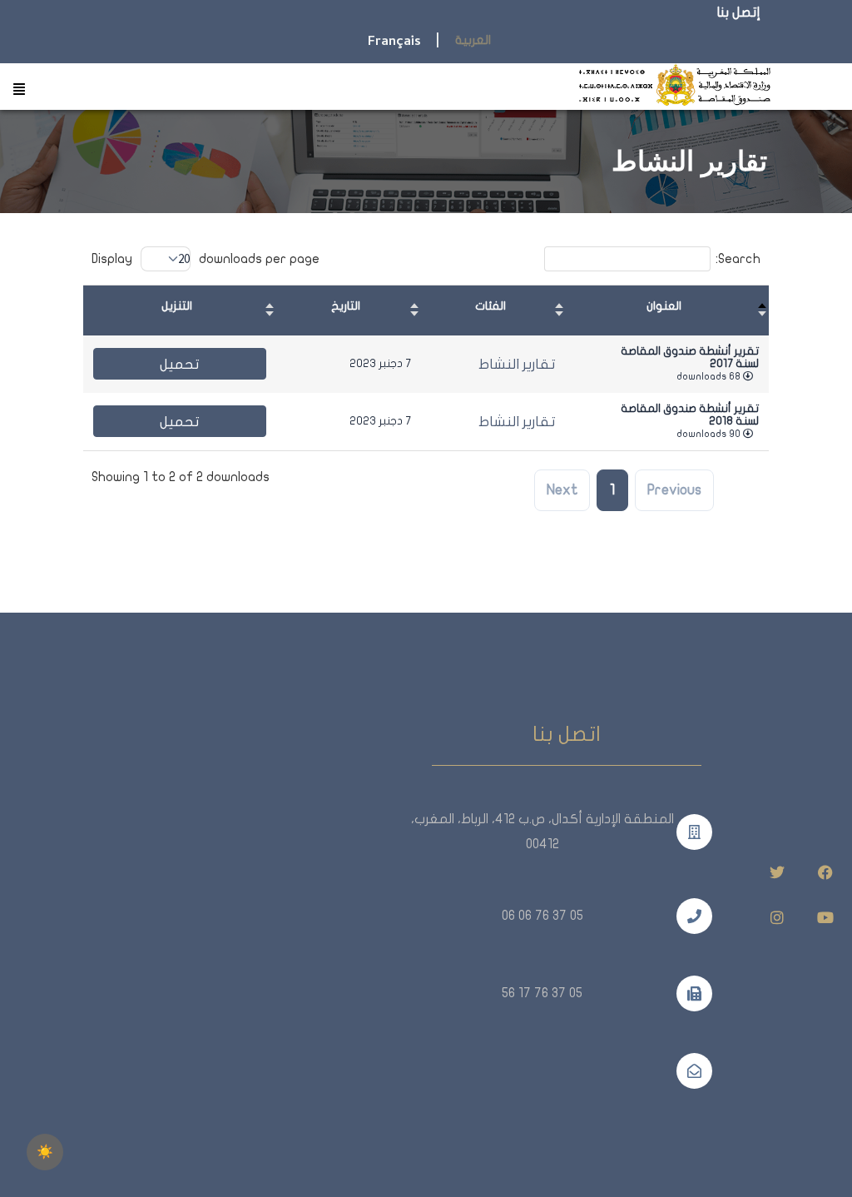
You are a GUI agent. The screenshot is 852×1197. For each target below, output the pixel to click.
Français (394, 42)
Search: (738, 259)
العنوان (663, 306)
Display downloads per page (206, 259)
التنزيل (176, 306)
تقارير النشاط (517, 364)
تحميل (180, 364)
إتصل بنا (738, 12)
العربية (473, 40)
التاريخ (345, 306)
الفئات (490, 306)
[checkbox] (45, 1152)
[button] (18, 90)
